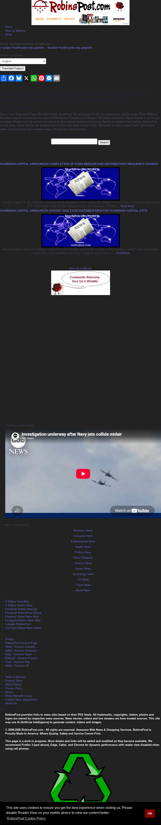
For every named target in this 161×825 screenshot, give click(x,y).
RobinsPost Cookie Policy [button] (26, 818)
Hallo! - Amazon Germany (20, 650)
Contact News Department (21, 699)
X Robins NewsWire (17, 601)
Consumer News (83, 535)
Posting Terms (14, 680)
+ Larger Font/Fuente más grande (21, 47)
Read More (127, 206)
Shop (8, 34)
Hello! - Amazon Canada (20, 646)
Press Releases (83, 557)
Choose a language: (12, 55)
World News (83, 590)
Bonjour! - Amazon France (21, 658)
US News (83, 579)
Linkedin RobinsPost (17, 624)
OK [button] (150, 813)
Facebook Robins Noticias (21, 609)
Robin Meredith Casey (18, 695)
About (8, 692)
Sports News (83, 568)
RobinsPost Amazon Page (21, 643)
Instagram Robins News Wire (22, 620)
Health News (83, 546)
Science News (83, 563)
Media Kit (11, 703)
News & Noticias (15, 30)
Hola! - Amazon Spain (18, 654)
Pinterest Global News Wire (22, 616)
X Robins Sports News (19, 605)
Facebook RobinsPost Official (23, 612)
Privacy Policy (14, 688)
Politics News (83, 552)
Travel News (83, 585)
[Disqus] (80, 358)
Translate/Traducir (13, 68)
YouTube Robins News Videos (23, 627)
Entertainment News (83, 541)
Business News (83, 530)
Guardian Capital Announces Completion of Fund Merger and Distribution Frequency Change (79, 164)
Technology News (83, 574)
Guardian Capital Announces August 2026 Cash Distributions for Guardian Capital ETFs (73, 210)
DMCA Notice (13, 684)
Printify (9, 639)
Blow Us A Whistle (80, 268)
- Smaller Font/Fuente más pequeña (69, 47)
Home (8, 26)
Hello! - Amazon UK (17, 665)
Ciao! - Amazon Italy (17, 661)
